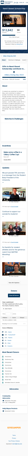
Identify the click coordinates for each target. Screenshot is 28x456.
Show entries (9, 313)
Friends (9, 340)
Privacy (14, 438)
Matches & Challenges (14, 60)
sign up (21, 2)
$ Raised (22, 317)
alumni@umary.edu (17, 444)
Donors (14, 317)
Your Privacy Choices (14, 441)
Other (8, 343)
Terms (14, 435)
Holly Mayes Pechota (9, 408)
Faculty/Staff (11, 335)
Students (9, 346)
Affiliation (5, 317)
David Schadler (14, 206)
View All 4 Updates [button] (14, 282)
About (4, 60)
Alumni (10, 332)
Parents (10, 337)
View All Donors (14, 295)
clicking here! (19, 44)
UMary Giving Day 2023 (9, 56)
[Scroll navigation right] (27, 60)
